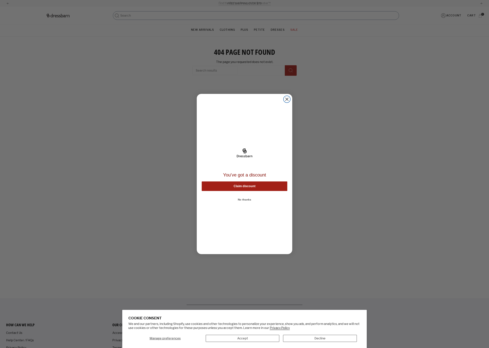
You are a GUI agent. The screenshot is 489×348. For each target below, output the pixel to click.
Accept (242, 338)
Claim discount (244, 186)
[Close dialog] (286, 99)
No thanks (244, 199)
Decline (319, 338)
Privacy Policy (280, 328)
